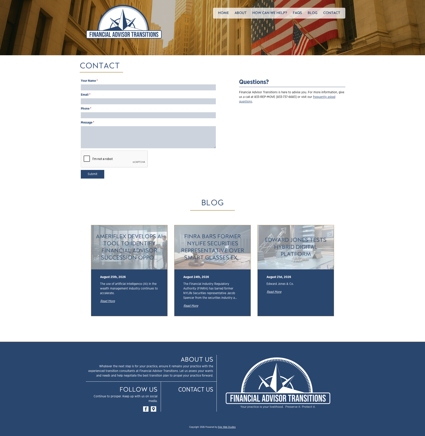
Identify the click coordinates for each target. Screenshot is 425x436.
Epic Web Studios (227, 427)
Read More (107, 301)
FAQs (297, 13)
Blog (312, 13)
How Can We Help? (269, 13)
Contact (331, 13)
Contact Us (195, 390)
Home (223, 13)
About (241, 13)
